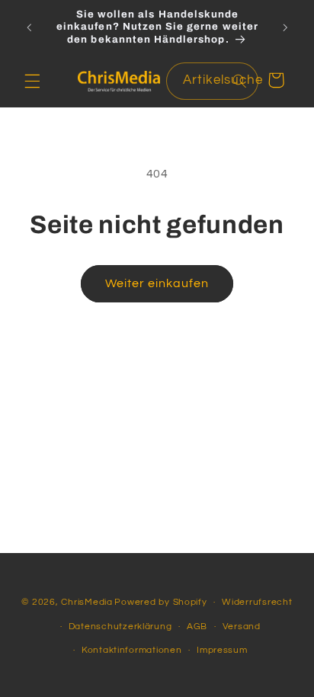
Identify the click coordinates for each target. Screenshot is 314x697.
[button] (32, 80)
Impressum (222, 650)
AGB (197, 626)
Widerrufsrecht (257, 602)
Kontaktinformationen (132, 650)
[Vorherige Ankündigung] (29, 27)
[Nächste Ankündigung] (285, 27)
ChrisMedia (86, 602)
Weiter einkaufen (157, 283)
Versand (242, 626)
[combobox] (212, 81)
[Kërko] (239, 80)
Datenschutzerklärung (120, 626)
